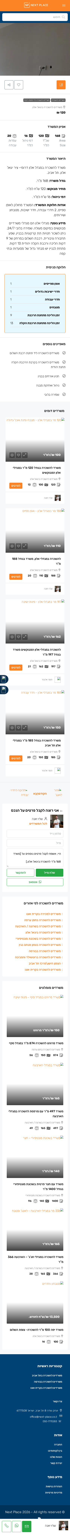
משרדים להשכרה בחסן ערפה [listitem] (42, 920)
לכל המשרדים (38, 823)
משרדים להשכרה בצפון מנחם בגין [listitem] (40, 945)
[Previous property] (56, 793)
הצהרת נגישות (54, 1486)
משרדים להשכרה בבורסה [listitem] (45, 951)
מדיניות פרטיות (53, 1492)
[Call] (4, 679)
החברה (58, 1444)
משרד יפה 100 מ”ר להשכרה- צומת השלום (36, 1330)
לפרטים (15, 485)
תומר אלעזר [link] (47, 679)
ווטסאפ (33, 882)
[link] (35, 439)
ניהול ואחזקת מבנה (47, 385)
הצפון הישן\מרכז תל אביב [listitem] (45, 963)
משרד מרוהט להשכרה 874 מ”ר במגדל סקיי (36, 1043)
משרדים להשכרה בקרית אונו (46, 1387)
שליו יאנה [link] (48, 498)
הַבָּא (36, 793)
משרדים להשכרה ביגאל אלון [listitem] (43, 932)
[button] (18, 84)
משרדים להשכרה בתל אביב (47, 1375)
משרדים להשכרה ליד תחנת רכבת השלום (34, 353)
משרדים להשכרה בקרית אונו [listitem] (43, 969)
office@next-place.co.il (43, 1416)
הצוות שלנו (56, 1457)
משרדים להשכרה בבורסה (48, 1381)
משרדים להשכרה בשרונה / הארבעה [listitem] (38, 926)
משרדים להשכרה (58, 100)
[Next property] (18, 793)
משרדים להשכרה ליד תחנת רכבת (36, 100)
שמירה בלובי (51, 394)
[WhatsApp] (4, 690)
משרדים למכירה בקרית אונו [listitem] (43, 914)
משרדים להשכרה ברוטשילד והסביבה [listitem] (38, 957)
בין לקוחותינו (55, 1450)
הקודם (43, 793)
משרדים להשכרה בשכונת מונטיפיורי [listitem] (38, 938)
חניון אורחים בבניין (48, 376)
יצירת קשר (56, 1463)
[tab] (61, 84)
